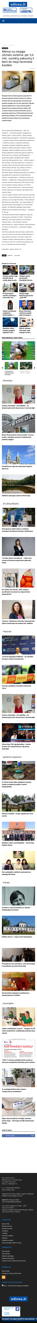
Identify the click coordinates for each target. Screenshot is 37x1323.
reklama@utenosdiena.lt (13, 1202)
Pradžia (4, 45)
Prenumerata (6, 1254)
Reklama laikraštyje (8, 1256)
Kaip (32, 1135)
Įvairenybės (11, 45)
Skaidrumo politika (7, 1240)
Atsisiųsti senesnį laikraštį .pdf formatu (14, 1261)
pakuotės (10, 255)
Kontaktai (30, 16)
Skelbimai (23, 16)
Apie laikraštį (6, 1251)
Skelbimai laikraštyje (8, 1258)
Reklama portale (15, 16)
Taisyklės (4, 1233)
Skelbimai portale (7, 1228)
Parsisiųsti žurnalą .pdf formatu (11, 1273)
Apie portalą (6, 16)
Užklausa (4, 1238)
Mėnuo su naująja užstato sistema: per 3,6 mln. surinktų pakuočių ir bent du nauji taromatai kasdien (18, 58)
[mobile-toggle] (3, 20)
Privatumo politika (7, 1236)
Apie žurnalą (5, 1271)
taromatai (17, 255)
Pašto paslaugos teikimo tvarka (11, 1243)
